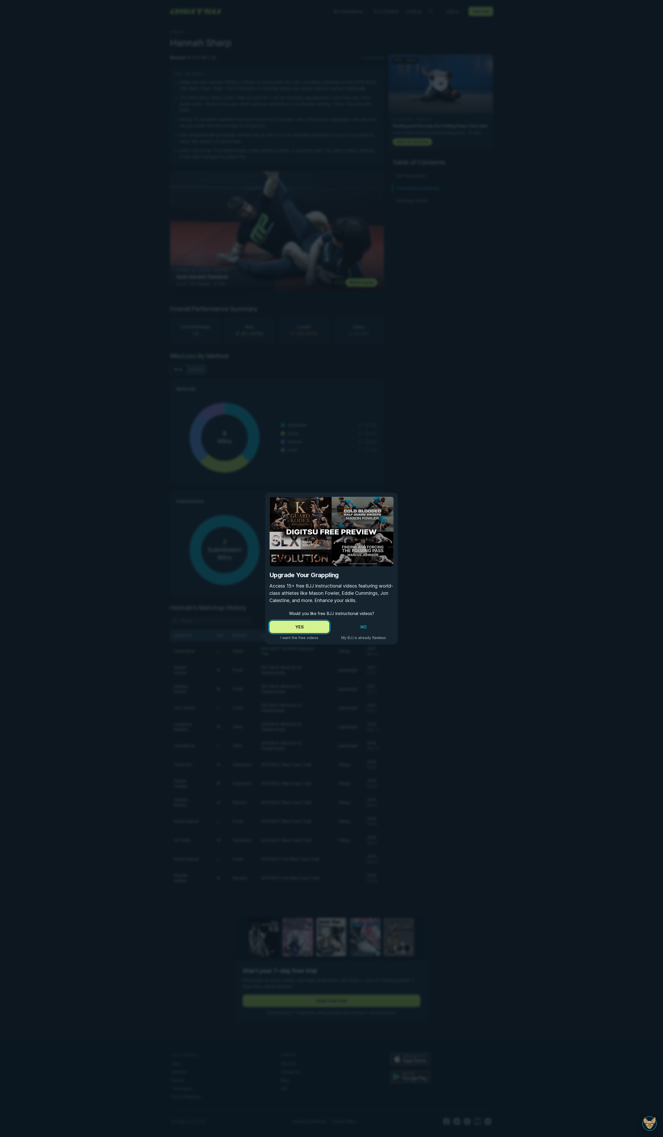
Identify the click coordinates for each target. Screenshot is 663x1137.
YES (299, 626)
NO (364, 626)
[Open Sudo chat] (649, 1123)
